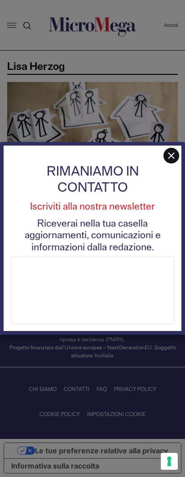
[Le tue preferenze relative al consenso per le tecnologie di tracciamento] (169, 461)
